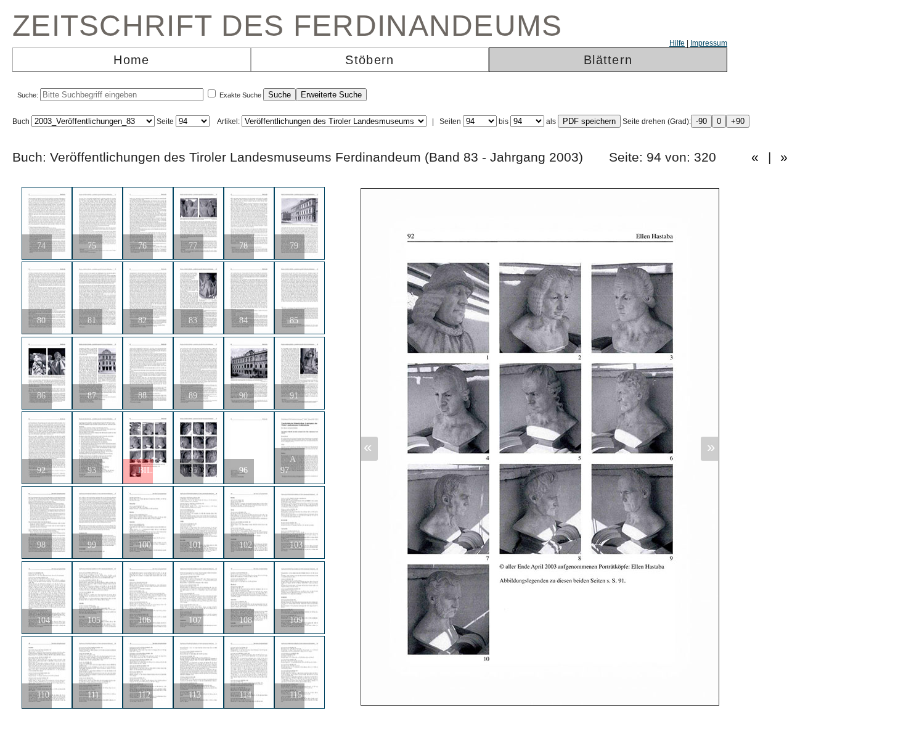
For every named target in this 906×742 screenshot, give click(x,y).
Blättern (608, 60)
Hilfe (677, 43)
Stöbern (369, 60)
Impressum (708, 43)
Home (131, 60)
